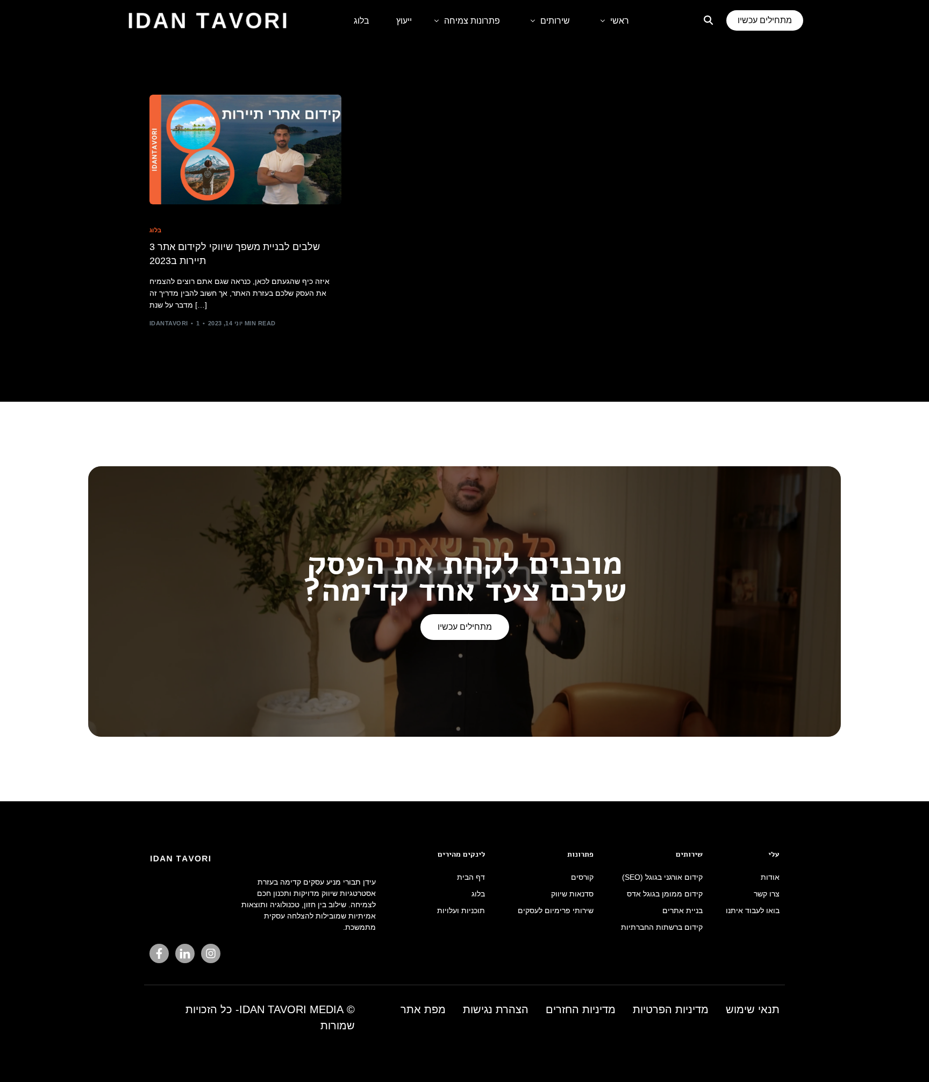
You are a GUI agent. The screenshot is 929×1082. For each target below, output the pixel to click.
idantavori (168, 323)
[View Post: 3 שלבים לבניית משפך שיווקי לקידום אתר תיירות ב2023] (245, 149)
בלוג (155, 230)
